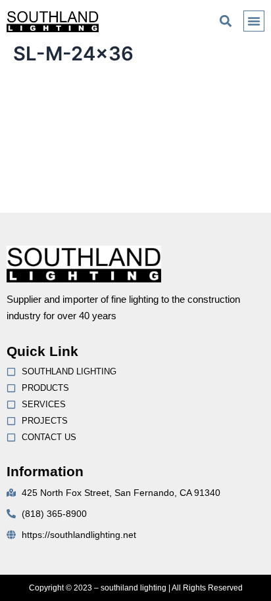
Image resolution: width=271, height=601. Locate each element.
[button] (226, 21)
